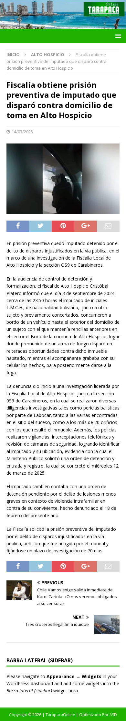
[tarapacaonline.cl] (63, 25)
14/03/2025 (22, 131)
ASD (113, 714)
